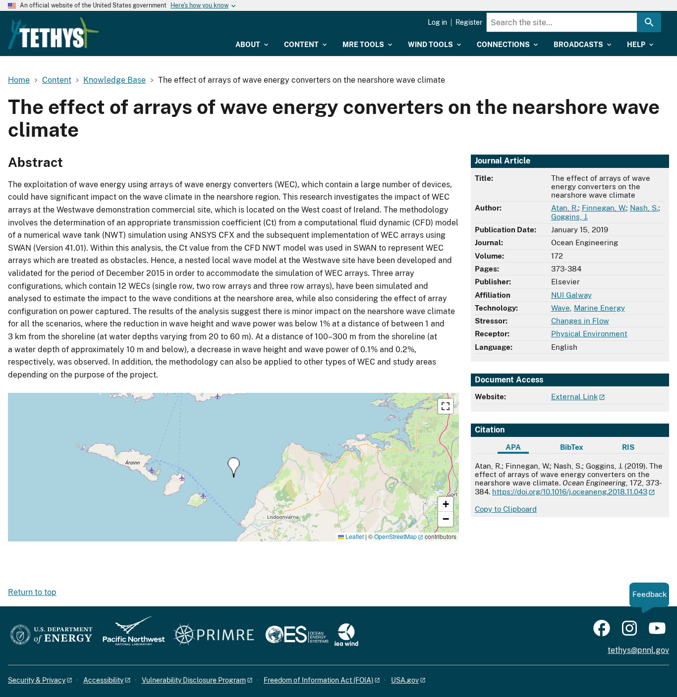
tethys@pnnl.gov (638, 650)
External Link (574, 396)
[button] (233, 467)
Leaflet (354, 536)
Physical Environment (589, 333)
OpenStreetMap (395, 536)
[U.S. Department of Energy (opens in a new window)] (51, 635)
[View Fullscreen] (445, 406)
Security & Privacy (36, 680)
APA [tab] (513, 447)
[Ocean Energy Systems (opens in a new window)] (298, 635)
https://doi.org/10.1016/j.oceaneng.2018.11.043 (569, 491)
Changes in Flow (580, 321)
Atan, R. (564, 208)
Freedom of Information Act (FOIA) (318, 680)
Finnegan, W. (604, 208)
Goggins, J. (569, 217)
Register (468, 22)
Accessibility (103, 680)
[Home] (53, 33)
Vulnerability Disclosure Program (194, 680)
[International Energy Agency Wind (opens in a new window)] (346, 635)
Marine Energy (599, 308)
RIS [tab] (628, 447)
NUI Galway (571, 295)
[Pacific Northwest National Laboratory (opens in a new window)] (130, 635)
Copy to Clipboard (506, 509)
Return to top (32, 592)
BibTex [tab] (571, 447)
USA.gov (405, 680)
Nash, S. (644, 208)
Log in (437, 22)
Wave (560, 308)
